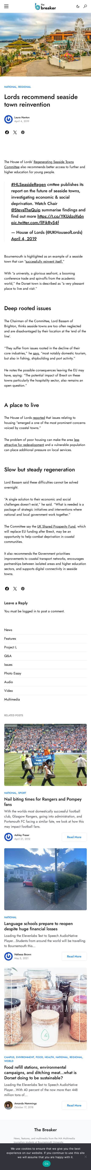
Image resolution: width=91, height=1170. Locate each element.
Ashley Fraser (21, 835)
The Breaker (45, 1130)
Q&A (8, 655)
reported (39, 417)
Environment (25, 1057)
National (10, 87)
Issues (8, 664)
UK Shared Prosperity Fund (56, 526)
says (36, 353)
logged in (29, 611)
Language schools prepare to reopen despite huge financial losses (38, 926)
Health (49, 1057)
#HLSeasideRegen (28, 184)
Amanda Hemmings (25, 1103)
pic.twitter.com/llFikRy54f (35, 223)
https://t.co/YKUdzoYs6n (60, 216)
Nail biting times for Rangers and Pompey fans (42, 802)
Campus (9, 1057)
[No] (86, 1157)
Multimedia (12, 699)
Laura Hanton (22, 117)
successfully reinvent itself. (44, 261)
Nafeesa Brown (22, 954)
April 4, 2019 (24, 239)
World (8, 1061)
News (8, 629)
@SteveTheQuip (25, 210)
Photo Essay (12, 673)
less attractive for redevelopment (41, 442)
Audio (8, 682)
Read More (74, 837)
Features (10, 638)
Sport (22, 793)
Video (8, 690)
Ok (46, 1163)
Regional (24, 87)
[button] (6, 6)
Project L (10, 647)
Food (39, 1057)
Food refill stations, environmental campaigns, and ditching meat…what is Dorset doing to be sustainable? (40, 1073)
